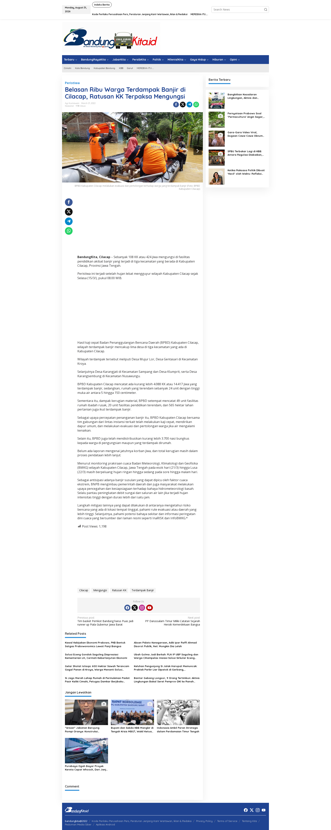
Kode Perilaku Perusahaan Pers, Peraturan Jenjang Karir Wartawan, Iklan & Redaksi (142, 821)
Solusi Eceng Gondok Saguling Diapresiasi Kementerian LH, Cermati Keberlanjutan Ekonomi (96, 656)
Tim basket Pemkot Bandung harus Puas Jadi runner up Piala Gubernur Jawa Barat (105, 621)
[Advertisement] (138, 225)
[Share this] (176, 104)
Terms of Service (227, 821)
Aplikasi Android (105, 824)
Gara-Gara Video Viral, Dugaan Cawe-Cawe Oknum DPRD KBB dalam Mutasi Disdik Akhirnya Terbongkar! (245, 134)
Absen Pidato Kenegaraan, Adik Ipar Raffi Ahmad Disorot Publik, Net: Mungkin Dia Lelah (165, 644)
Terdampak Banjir (143, 590)
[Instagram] (142, 608)
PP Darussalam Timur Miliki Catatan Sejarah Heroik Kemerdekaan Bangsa (172, 621)
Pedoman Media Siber (78, 824)
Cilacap (83, 590)
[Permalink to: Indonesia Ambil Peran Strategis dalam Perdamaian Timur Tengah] (178, 712)
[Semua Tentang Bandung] (111, 37)
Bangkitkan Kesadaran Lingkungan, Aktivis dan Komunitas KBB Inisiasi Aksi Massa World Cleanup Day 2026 (244, 96)
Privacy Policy (204, 821)
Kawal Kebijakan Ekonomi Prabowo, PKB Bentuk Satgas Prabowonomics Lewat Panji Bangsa (95, 644)
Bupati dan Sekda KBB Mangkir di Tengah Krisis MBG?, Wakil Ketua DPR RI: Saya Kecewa (132, 729)
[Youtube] (149, 608)
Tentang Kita (249, 821)
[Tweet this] (183, 104)
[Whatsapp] (196, 104)
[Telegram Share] (189, 104)
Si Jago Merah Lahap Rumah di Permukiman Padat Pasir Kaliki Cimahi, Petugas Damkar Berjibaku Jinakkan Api (97, 679)
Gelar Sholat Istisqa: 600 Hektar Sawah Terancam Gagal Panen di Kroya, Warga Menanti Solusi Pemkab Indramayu (97, 668)
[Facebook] (127, 608)
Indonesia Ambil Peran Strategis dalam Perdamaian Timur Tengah (178, 729)
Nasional (69, 106)
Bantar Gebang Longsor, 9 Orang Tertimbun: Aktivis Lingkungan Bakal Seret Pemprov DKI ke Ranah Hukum (167, 679)
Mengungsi (100, 590)
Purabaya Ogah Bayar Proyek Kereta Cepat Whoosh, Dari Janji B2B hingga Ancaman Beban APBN (86, 768)
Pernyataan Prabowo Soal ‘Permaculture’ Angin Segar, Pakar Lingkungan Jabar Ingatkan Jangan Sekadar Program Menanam (245, 115)
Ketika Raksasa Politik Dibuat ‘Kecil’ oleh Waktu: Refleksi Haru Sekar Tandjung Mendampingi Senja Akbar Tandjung (246, 172)
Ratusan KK (119, 590)
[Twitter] (135, 608)
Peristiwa (72, 83)
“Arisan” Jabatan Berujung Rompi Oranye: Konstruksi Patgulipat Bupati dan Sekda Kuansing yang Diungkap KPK (83, 729)
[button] (265, 9)
